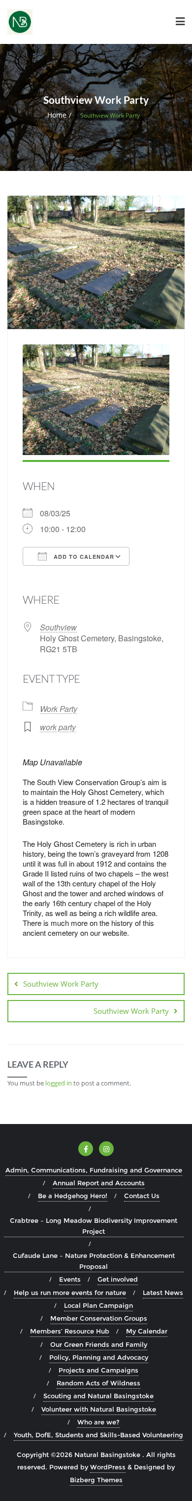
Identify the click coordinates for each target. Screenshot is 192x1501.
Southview (58, 627)
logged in (58, 1083)
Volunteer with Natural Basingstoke (98, 1409)
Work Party (58, 708)
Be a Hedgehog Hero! (72, 1196)
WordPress (108, 1467)
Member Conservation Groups (98, 1318)
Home (56, 115)
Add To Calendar (83, 556)
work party (58, 727)
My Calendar (146, 1331)
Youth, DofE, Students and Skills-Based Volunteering (98, 1435)
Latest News (163, 1292)
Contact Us (142, 1196)
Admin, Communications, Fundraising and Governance (93, 1170)
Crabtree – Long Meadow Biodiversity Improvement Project (93, 1225)
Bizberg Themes (96, 1480)
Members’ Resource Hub (69, 1331)
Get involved (117, 1279)
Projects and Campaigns (98, 1370)
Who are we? (98, 1422)
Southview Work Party (60, 984)
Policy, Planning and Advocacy (98, 1357)
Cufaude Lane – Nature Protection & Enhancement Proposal (94, 1260)
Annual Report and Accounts (99, 1183)
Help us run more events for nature (70, 1292)
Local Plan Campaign (98, 1305)
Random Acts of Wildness (98, 1383)
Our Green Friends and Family (98, 1344)
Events (70, 1279)
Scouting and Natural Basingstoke (98, 1396)
